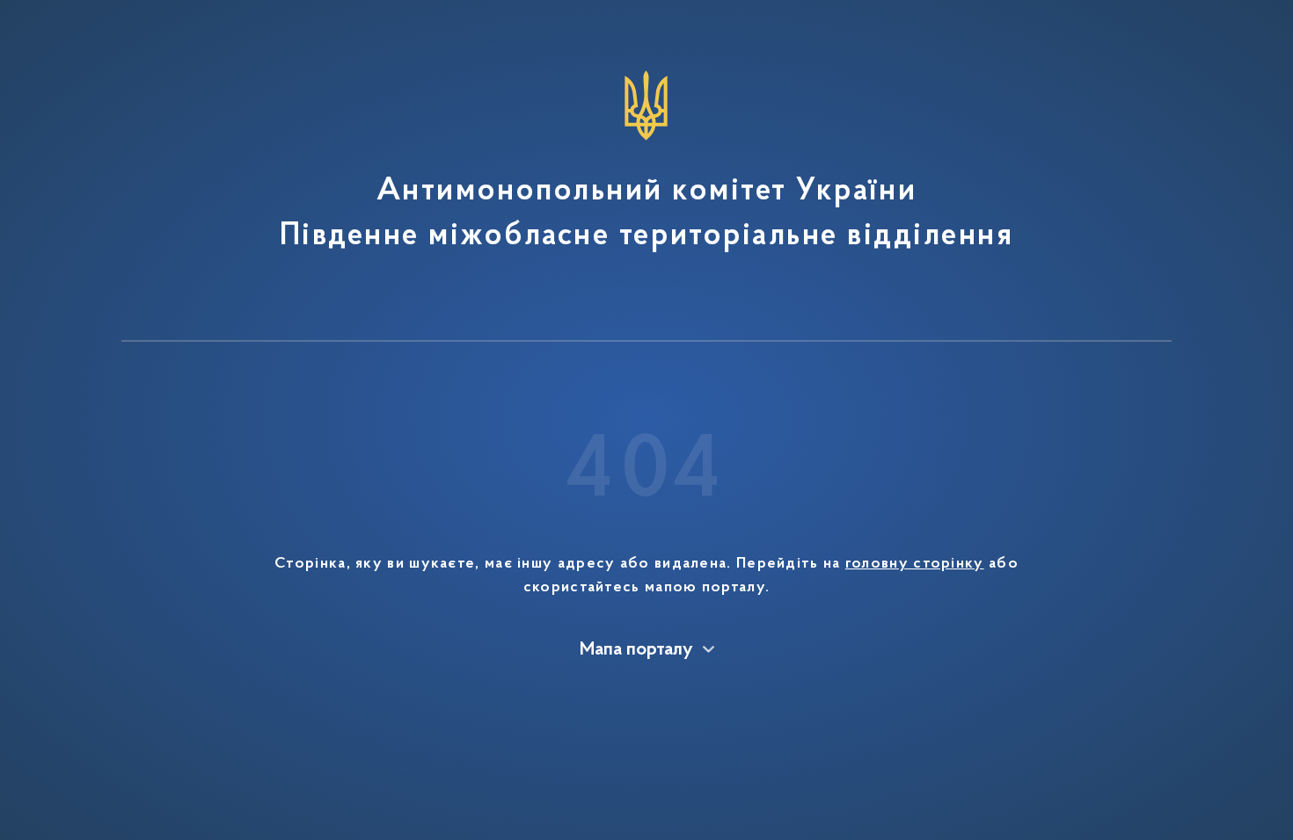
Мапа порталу (636, 650)
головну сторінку (914, 564)
